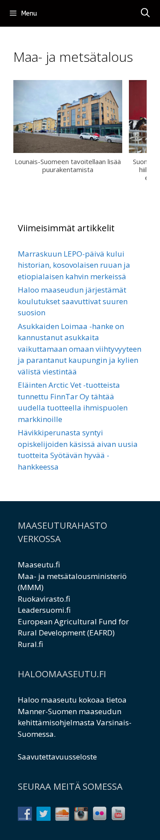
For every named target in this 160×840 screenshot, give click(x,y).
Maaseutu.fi (39, 564)
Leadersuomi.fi (44, 610)
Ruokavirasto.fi (44, 599)
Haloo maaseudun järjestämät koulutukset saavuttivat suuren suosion (73, 301)
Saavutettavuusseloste (57, 757)
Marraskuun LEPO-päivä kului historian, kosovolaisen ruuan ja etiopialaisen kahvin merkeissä (74, 265)
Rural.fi (30, 644)
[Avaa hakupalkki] (145, 13)
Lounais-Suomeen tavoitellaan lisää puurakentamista (68, 165)
